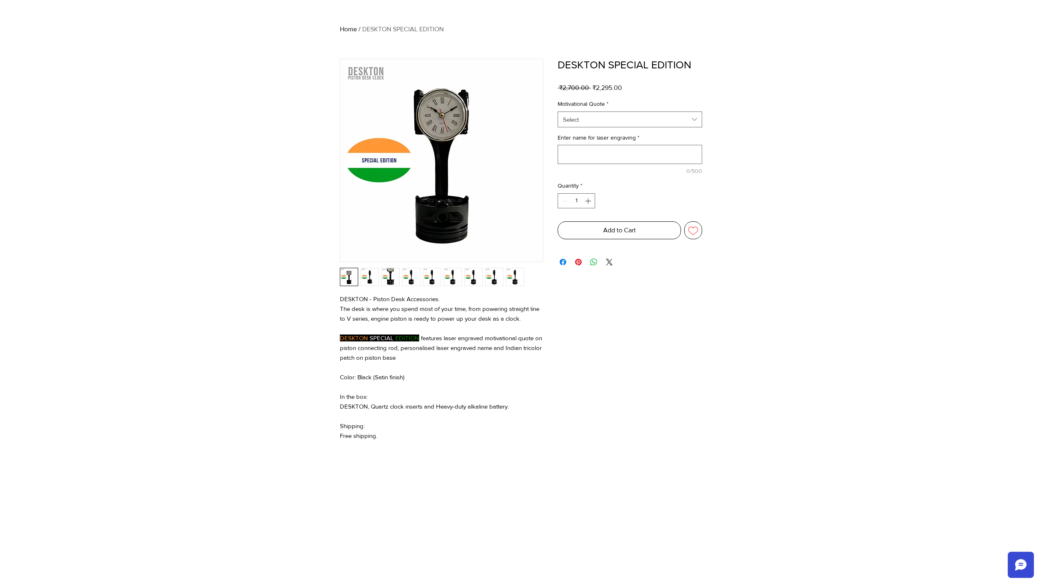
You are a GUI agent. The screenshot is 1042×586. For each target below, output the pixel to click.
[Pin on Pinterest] (578, 262)
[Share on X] (609, 262)
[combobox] (630, 119)
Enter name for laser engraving (598, 137)
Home (348, 29)
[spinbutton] (576, 201)
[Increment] (589, 201)
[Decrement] (564, 201)
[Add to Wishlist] (693, 230)
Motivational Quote (583, 104)
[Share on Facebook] (563, 262)
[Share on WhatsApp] (594, 262)
